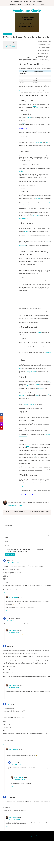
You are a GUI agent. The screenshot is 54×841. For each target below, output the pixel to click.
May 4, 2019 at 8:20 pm (14, 687)
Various (37, 395)
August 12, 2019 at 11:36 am (15, 598)
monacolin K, (43, 285)
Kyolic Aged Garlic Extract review (29, 404)
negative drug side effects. (24, 218)
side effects (29, 428)
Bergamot (21, 331)
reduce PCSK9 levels (36, 215)
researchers (26, 280)
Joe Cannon (13, 597)
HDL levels (48, 241)
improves (35, 271)
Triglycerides (21, 90)
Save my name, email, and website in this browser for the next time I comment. (25, 549)
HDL (28, 385)
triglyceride (39, 232)
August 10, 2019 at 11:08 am (13, 562)
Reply (4, 592)
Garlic (23, 486)
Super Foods (8, 33)
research (23, 123)
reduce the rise (37, 198)
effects (34, 105)
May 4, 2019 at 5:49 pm (12, 647)
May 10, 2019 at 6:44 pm (17, 764)
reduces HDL (26, 231)
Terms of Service (49, 836)
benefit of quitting (40, 239)
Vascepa (34, 456)
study (40, 346)
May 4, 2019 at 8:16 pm (14, 632)
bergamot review (47, 352)
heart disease (42, 194)
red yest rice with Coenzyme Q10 (44, 316)
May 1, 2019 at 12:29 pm (12, 798)
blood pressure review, (31, 371)
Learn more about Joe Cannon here (15, 505)
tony (8, 704)
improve (37, 384)
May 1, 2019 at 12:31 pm (14, 819)
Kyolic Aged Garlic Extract (11, 46)
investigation (38, 332)
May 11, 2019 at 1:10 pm (19, 779)
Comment (7, 527)
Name (6, 537)
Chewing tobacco (22, 245)
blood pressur (40, 388)
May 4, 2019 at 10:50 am (12, 705)
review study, (37, 107)
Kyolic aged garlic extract (26, 487)
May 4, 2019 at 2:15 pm (14, 751)
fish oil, (40, 382)
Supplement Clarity (27, 10)
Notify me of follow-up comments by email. (17, 551)
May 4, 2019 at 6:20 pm (12, 620)
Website (7, 545)
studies (47, 142)
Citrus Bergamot (9, 45)
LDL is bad (29, 117)
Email (6, 541)
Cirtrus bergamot (25, 484)
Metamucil (29, 367)
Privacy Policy (43, 836)
